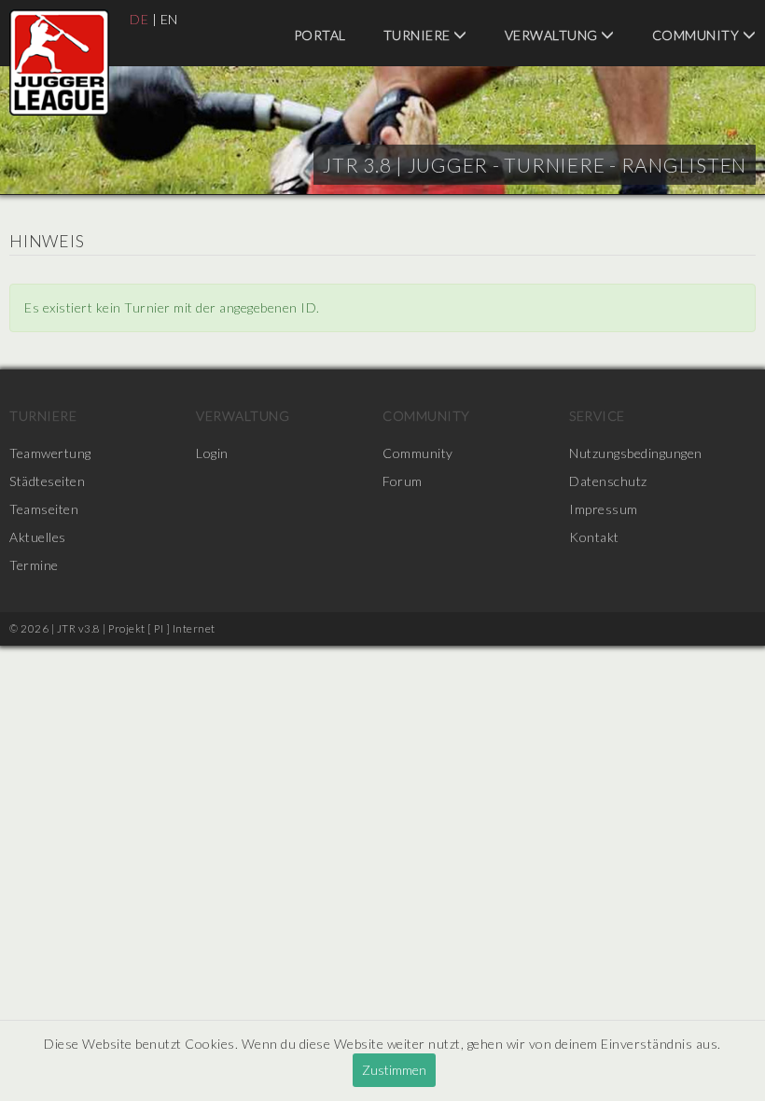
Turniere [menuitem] (418, 35)
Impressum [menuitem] (603, 509)
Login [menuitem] (212, 453)
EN (169, 19)
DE (139, 19)
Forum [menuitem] (402, 481)
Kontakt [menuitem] (594, 537)
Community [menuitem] (426, 416)
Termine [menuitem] (34, 565)
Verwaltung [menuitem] (553, 35)
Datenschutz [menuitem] (608, 481)
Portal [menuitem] (320, 35)
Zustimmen (394, 1070)
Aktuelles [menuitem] (37, 537)
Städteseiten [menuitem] (47, 481)
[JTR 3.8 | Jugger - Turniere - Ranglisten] (59, 62)
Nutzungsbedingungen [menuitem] (635, 453)
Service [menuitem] (597, 416)
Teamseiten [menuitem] (43, 509)
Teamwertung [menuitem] (50, 453)
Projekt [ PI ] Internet (162, 628)
